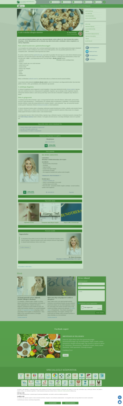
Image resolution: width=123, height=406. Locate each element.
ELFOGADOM (52, 403)
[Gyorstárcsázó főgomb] (120, 397)
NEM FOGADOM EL (70, 403)
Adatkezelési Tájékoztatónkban (63, 390)
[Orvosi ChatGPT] (120, 402)
